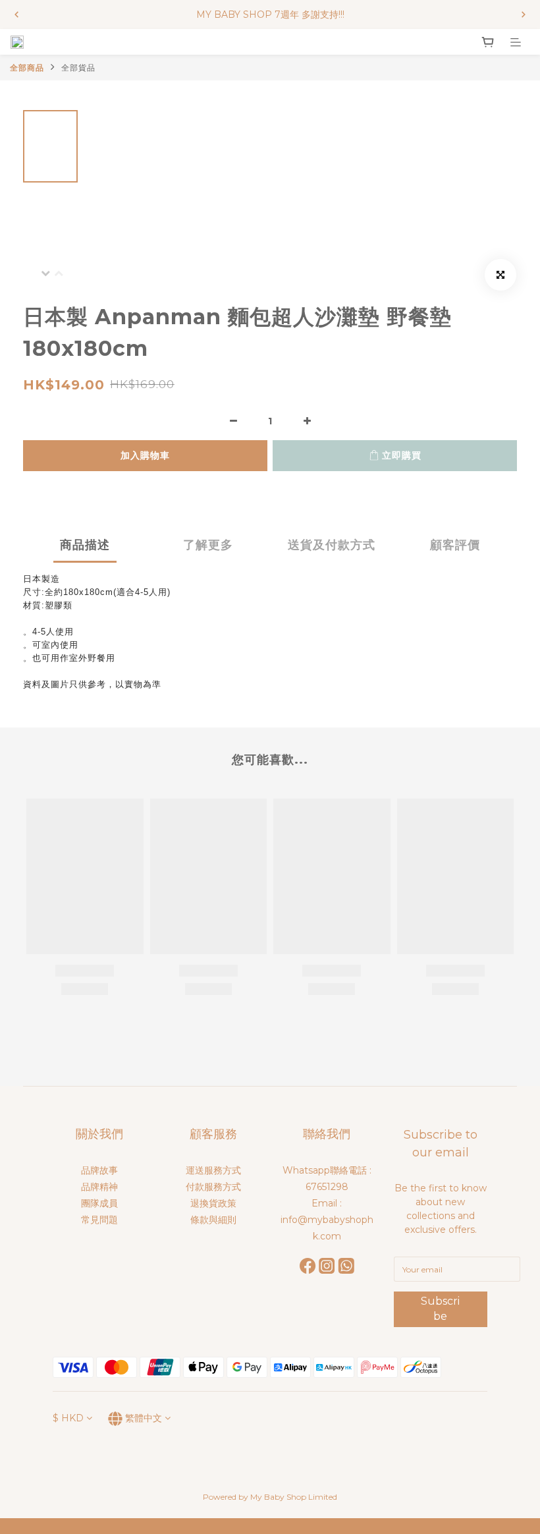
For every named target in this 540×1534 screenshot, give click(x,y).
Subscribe (440, 1308)
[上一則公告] (16, 14)
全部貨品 (78, 67)
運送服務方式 (213, 1170)
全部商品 (27, 67)
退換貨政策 (213, 1203)
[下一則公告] (523, 14)
